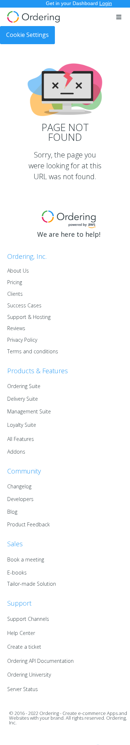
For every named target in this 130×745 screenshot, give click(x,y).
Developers (20, 499)
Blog (12, 511)
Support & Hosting (29, 316)
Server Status (22, 689)
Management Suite (29, 411)
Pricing (14, 282)
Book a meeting (25, 559)
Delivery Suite (22, 398)
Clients (15, 293)
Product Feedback (28, 524)
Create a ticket (24, 646)
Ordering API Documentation (40, 660)
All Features (20, 438)
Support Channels (28, 618)
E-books (17, 572)
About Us (18, 270)
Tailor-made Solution (31, 583)
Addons (16, 451)
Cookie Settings (27, 35)
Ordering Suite (23, 386)
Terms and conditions (32, 351)
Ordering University (29, 674)
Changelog (19, 486)
